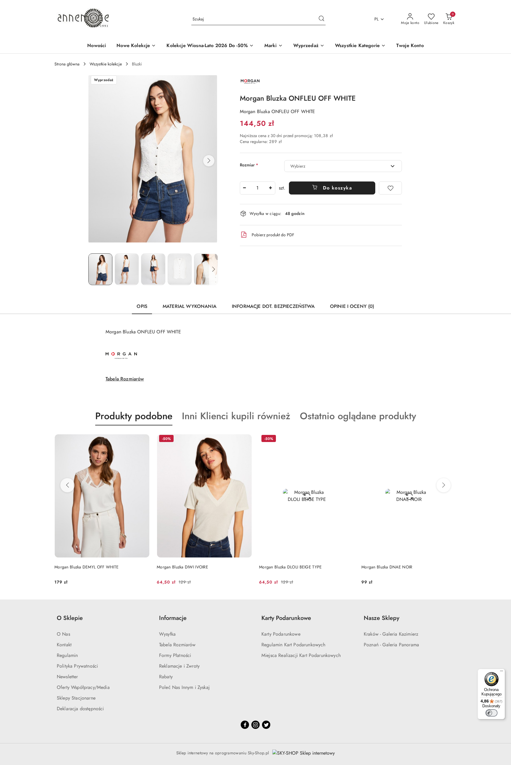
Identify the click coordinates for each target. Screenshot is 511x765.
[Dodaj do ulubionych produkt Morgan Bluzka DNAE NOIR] (449, 439)
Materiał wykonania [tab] (189, 306)
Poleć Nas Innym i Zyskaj (184, 687)
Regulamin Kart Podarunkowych (293, 644)
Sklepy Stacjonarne (76, 698)
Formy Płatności (175, 655)
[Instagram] (255, 725)
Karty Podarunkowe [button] (286, 618)
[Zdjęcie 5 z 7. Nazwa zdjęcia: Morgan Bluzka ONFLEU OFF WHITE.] (206, 269)
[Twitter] (266, 725)
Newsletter (67, 676)
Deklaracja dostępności (80, 708)
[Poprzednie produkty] (67, 485)
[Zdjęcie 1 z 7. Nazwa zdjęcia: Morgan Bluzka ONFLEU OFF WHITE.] (100, 269)
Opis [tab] (142, 306)
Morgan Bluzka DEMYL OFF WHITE (86, 567)
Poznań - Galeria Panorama (391, 644)
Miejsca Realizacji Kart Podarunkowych (301, 655)
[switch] (491, 712)
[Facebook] (245, 725)
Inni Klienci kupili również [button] (236, 416)
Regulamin (67, 655)
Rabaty (166, 676)
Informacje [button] (173, 618)
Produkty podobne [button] (133, 416)
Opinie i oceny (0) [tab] (352, 306)
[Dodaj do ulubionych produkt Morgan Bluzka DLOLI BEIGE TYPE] (347, 439)
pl (376, 19)
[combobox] (343, 166)
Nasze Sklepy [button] (381, 618)
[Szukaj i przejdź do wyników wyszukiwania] (321, 19)
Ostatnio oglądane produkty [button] (358, 416)
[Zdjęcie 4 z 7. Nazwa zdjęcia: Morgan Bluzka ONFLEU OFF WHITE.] (180, 269)
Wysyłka (167, 634)
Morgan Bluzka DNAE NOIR (386, 567)
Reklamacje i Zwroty (179, 666)
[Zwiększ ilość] (270, 188)
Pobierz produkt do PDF (273, 235)
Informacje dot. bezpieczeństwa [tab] (273, 306)
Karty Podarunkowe (280, 634)
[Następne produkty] (443, 485)
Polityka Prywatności (77, 666)
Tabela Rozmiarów (125, 378)
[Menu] (501, 672)
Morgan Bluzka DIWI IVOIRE (182, 567)
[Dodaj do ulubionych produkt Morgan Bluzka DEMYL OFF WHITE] (142, 439)
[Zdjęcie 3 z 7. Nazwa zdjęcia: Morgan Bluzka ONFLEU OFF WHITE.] (153, 269)
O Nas (63, 634)
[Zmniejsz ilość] (244, 188)
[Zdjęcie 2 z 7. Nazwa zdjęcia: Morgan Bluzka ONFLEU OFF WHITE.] (127, 269)
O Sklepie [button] (70, 618)
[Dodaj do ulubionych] (390, 188)
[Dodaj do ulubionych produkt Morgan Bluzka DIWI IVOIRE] (245, 439)
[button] (208, 160)
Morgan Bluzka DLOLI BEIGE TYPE (290, 567)
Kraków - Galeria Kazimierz (391, 634)
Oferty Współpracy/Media (83, 687)
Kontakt (64, 644)
